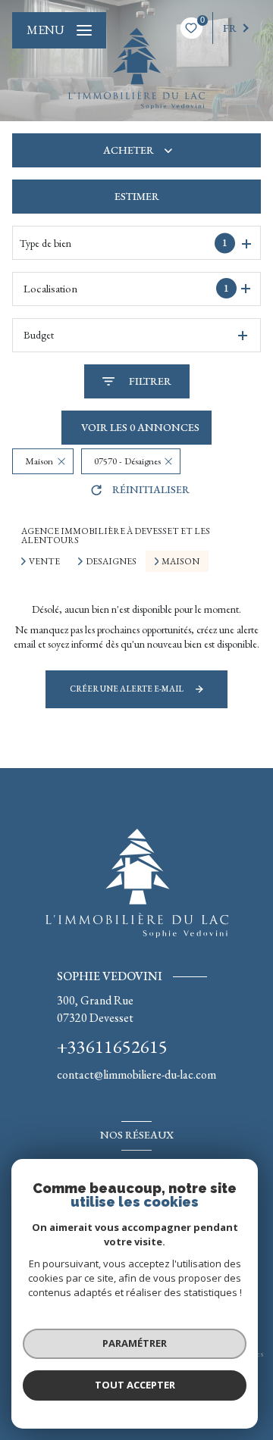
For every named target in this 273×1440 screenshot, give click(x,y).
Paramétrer (134, 1343)
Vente (44, 561)
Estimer (137, 196)
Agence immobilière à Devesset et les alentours (115, 535)
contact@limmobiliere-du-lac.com (136, 1074)
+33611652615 (112, 1046)
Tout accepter (135, 1385)
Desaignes (111, 561)
